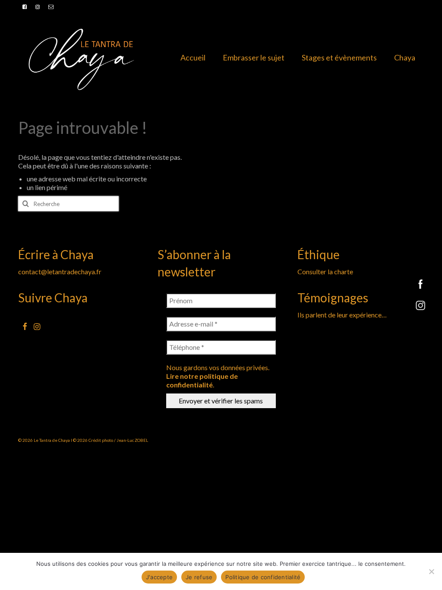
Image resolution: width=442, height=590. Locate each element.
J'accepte (159, 577)
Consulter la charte (325, 271)
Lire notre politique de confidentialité (202, 380)
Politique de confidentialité (262, 577)
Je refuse (199, 577)
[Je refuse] (431, 571)
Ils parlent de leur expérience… (342, 315)
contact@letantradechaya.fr (59, 271)
